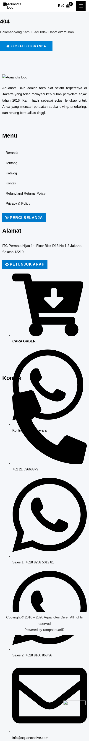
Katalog (11, 173)
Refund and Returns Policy (26, 193)
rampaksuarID (54, 630)
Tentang (11, 163)
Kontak (11, 183)
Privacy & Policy (18, 203)
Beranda (12, 153)
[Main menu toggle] (81, 5)
